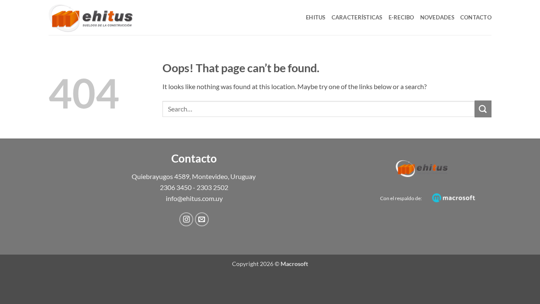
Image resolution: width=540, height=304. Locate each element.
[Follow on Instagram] (186, 219)
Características (357, 17)
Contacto (475, 17)
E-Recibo (401, 17)
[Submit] (483, 108)
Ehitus (316, 17)
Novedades (437, 17)
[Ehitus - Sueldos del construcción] (91, 17)
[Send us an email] (202, 219)
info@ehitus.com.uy (194, 198)
